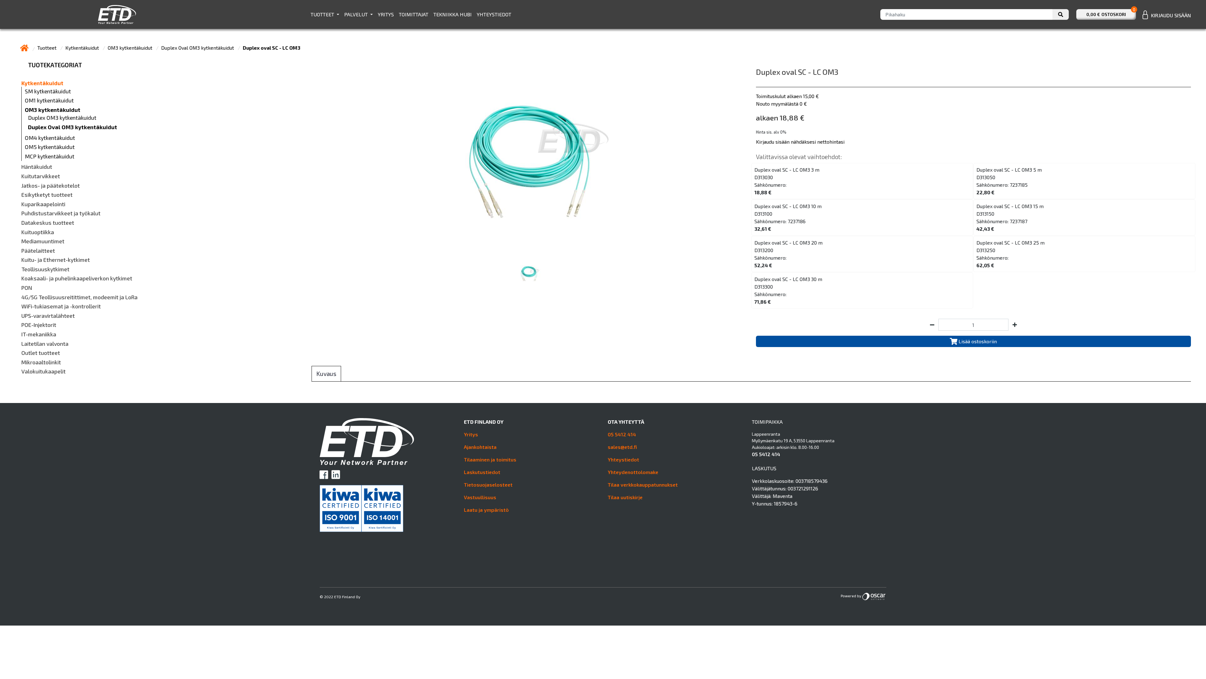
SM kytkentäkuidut (48, 91)
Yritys (386, 14)
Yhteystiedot (494, 14)
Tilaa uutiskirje (625, 497)
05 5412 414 (622, 434)
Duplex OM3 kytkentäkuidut (62, 117)
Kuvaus (326, 373)
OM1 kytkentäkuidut (49, 100)
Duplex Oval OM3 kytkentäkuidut (198, 48)
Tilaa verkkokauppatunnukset (643, 485)
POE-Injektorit (38, 325)
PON (26, 287)
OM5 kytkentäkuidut (50, 147)
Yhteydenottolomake (633, 472)
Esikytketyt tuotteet (47, 194)
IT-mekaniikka (38, 334)
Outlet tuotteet (40, 353)
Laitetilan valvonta (44, 343)
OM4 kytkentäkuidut (50, 138)
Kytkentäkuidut (82, 48)
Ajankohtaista (480, 447)
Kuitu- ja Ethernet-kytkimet (55, 260)
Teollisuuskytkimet (45, 269)
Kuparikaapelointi (43, 204)
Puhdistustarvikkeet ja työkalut (60, 213)
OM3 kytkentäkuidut (131, 48)
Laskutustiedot (482, 472)
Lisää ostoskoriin (977, 341)
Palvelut (356, 14)
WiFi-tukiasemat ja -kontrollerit (61, 306)
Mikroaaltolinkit (41, 362)
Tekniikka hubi (452, 14)
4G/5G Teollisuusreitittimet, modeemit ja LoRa (79, 297)
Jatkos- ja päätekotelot (50, 185)
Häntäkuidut (36, 166)
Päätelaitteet (38, 250)
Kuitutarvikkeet (40, 176)
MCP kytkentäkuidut (49, 156)
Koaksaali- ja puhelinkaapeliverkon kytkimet (76, 278)
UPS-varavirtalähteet (48, 315)
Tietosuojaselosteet (488, 485)
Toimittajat (413, 14)
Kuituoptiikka (37, 232)
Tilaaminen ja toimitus (490, 459)
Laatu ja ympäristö (486, 510)
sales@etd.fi (622, 447)
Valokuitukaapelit (43, 371)
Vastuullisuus (480, 497)
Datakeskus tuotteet (47, 222)
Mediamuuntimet (42, 241)
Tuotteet (323, 14)
